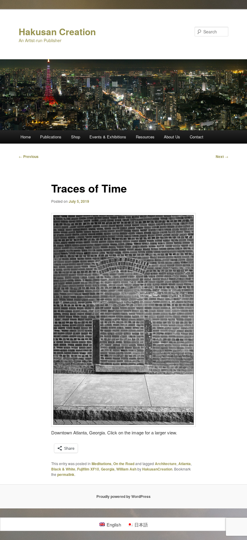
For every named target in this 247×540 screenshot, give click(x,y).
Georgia (107, 469)
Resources (145, 137)
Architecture (166, 463)
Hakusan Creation (57, 31)
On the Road (123, 463)
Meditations (101, 463)
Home (25, 137)
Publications (50, 137)
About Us (172, 137)
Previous (29, 156)
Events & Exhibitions (107, 137)
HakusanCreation (157, 469)
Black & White (63, 469)
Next (222, 156)
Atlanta (184, 463)
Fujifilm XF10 (88, 469)
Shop (75, 137)
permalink (65, 474)
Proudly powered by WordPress (123, 496)
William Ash (126, 469)
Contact (196, 137)
